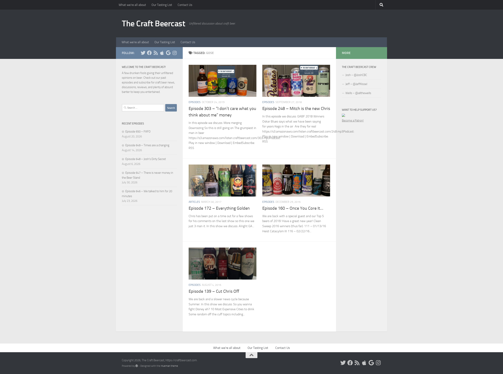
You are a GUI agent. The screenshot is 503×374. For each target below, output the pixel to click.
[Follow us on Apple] (162, 52)
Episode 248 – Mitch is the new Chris (296, 108)
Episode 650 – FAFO (138, 131)
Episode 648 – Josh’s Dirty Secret (145, 159)
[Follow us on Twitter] (143, 52)
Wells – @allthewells (358, 93)
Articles (194, 202)
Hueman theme (169, 365)
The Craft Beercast (153, 23)
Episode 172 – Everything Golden (219, 208)
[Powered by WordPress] (136, 366)
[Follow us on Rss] (155, 52)
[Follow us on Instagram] (174, 52)
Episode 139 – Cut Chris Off (214, 291)
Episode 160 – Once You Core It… (292, 208)
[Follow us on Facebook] (149, 52)
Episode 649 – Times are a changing (147, 145)
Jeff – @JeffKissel (356, 84)
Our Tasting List (161, 5)
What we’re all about (132, 5)
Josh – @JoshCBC (356, 75)
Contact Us (185, 5)
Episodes (195, 102)
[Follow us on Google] (168, 52)
